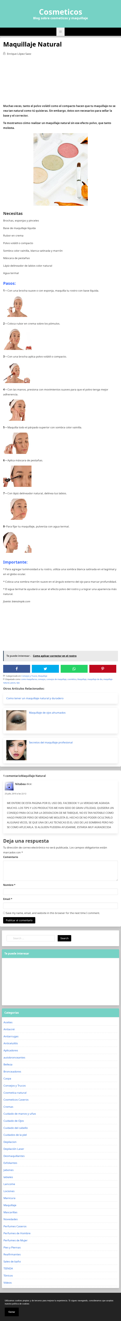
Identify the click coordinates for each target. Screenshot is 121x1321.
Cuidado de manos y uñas (19, 1113)
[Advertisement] (60, 81)
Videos (7, 1282)
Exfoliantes (10, 1163)
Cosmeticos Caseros (16, 1099)
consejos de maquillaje (56, 679)
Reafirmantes (12, 1254)
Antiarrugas (10, 1036)
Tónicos (8, 1275)
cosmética (71, 679)
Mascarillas (10, 1212)
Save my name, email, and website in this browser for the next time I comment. (52, 913)
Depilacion (10, 1142)
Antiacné (9, 1029)
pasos (13, 682)
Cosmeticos (60, 12)
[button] (60, 32)
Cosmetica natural (14, 1092)
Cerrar (12, 1312)
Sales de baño (12, 1261)
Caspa (7, 1078)
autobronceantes (14, 1057)
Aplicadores (10, 1050)
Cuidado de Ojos (13, 1121)
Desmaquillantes (14, 1156)
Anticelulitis (10, 1043)
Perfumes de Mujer (15, 1240)
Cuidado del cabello (15, 1128)
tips (18, 682)
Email (7, 899)
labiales (8, 1177)
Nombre (9, 885)
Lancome (9, 1184)
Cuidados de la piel (15, 1135)
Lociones (8, 1191)
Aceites (7, 1022)
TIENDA (8, 1268)
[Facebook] (17, 669)
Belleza (7, 1064)
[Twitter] (45, 669)
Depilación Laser (13, 1149)
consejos (42, 679)
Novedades (10, 1219)
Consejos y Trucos (29, 676)
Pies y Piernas (12, 1247)
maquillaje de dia (94, 679)
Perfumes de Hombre (17, 1233)
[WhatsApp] (74, 669)
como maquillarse (29, 679)
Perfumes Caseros (14, 1226)
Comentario (10, 857)
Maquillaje (42, 676)
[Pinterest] (103, 669)
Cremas (8, 1106)
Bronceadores (12, 1071)
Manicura (9, 1198)
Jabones (8, 1170)
